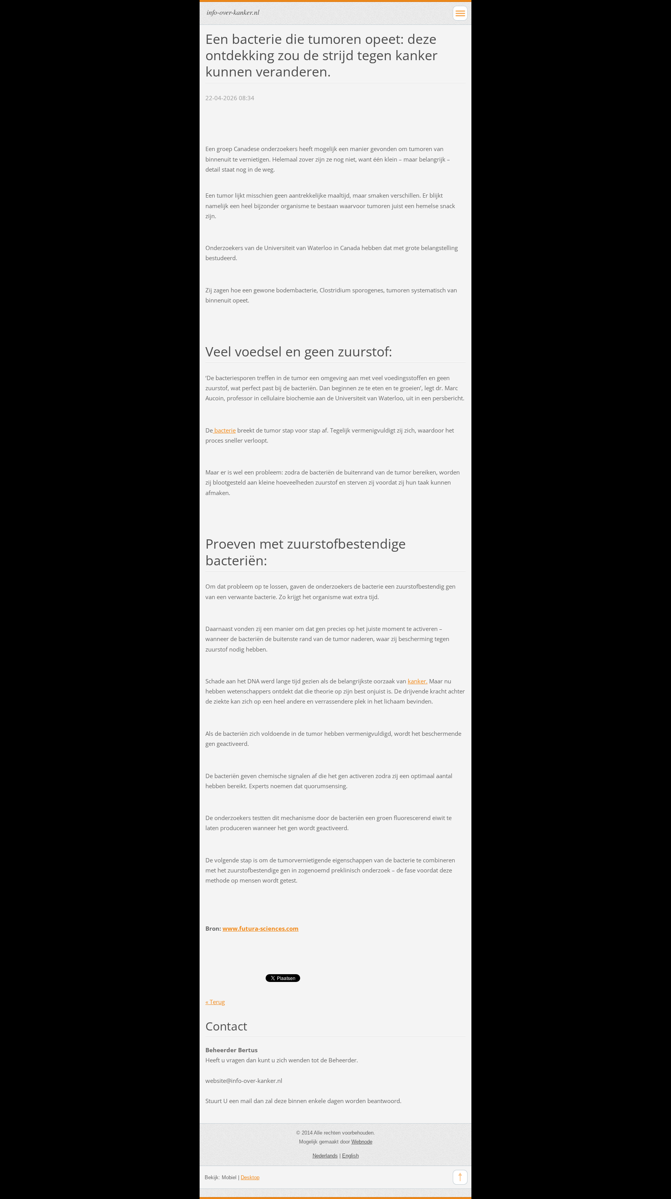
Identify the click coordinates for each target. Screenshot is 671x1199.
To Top (460, 1177)
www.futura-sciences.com (261, 928)
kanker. (418, 681)
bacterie (224, 430)
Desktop (250, 1177)
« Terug (215, 1002)
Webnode (361, 1142)
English (350, 1156)
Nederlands (325, 1156)
